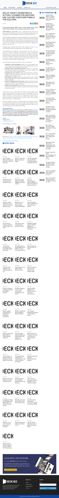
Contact (27, 488)
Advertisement (29, 486)
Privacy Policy (28, 484)
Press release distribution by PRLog (10, 140)
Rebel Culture (35, 47)
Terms (27, 482)
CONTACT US (27, 7)
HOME (5, 7)
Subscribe (48, 488)
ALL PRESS (19, 7)
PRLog (19, 31)
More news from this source (26, 138)
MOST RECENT (12, 7)
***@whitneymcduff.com (8, 121)
